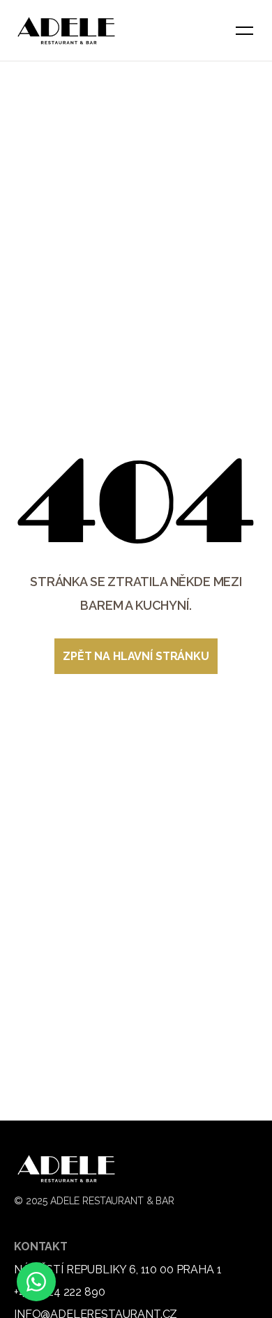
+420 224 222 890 (59, 1291)
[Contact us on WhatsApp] (36, 1281)
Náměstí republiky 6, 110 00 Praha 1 (117, 1269)
